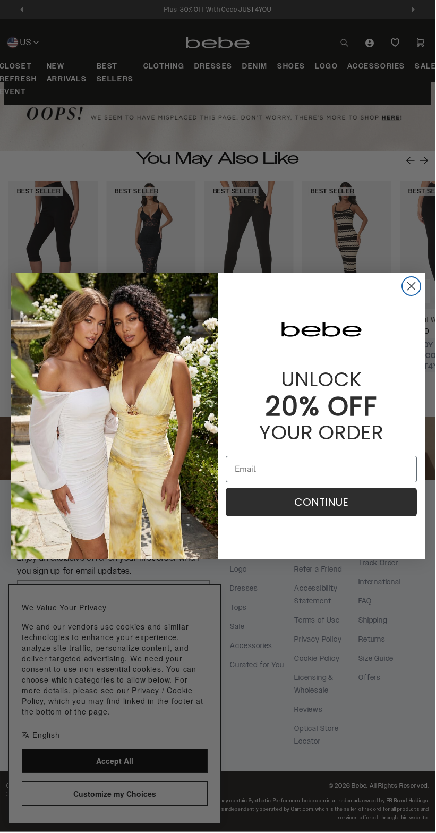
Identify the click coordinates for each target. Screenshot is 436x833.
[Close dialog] (411, 286)
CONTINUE (321, 502)
